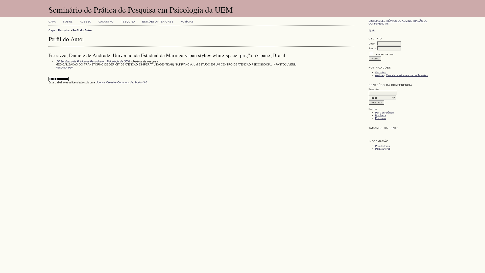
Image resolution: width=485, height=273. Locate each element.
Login (372, 43)
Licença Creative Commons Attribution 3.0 (122, 82)
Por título (380, 118)
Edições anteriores (157, 21)
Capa (52, 21)
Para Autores (382, 148)
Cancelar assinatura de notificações (407, 75)
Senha (373, 48)
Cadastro (106, 21)
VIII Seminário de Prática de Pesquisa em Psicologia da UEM (93, 61)
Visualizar (380, 72)
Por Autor (380, 115)
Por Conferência (384, 112)
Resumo (61, 67)
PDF (70, 67)
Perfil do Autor (82, 30)
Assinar (379, 75)
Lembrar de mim (384, 54)
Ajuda (372, 30)
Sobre (68, 21)
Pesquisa (128, 21)
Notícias (187, 21)
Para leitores (382, 146)
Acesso (85, 21)
